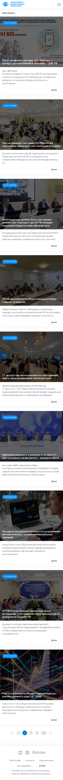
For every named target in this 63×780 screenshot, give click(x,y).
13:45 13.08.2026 (10, 23)
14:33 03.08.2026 (10, 656)
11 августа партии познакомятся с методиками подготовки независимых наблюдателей (30, 377)
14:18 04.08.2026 (10, 576)
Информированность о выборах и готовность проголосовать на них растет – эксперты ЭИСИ (30, 456)
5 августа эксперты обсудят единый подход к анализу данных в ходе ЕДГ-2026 (29, 695)
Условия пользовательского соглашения (31, 771)
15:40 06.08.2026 (10, 417)
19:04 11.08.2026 (10, 106)
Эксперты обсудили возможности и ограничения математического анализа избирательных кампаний (31, 534)
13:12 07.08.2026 (10, 338)
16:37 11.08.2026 (10, 185)
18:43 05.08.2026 (10, 497)
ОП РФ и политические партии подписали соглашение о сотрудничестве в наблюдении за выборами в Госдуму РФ (31, 613)
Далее (54, 90)
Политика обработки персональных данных (31, 774)
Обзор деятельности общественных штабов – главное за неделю (30, 300)
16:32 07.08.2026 (10, 261)
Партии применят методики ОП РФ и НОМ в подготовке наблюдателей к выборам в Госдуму (31, 144)
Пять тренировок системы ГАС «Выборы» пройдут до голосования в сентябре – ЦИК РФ (29, 62)
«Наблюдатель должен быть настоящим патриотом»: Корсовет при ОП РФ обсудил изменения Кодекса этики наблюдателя (27, 222)
